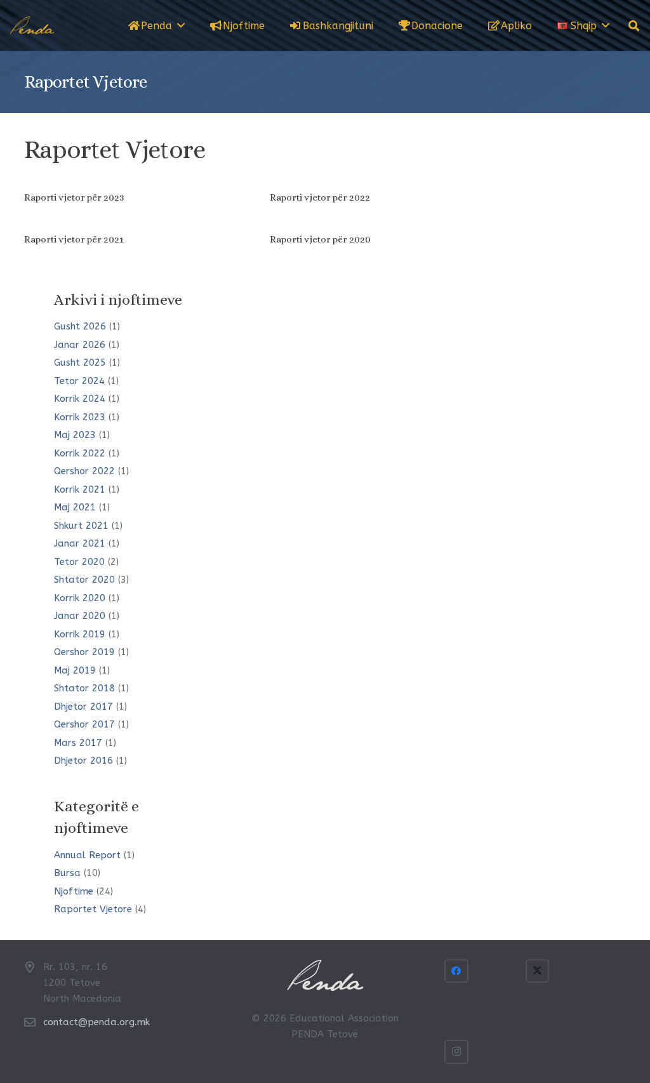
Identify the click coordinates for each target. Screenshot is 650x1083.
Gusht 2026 (80, 326)
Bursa (67, 873)
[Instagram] (456, 1052)
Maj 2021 (75, 507)
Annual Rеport (87, 855)
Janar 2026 (79, 344)
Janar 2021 (79, 543)
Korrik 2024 (79, 398)
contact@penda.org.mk (96, 1022)
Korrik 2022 (79, 453)
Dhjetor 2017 (83, 706)
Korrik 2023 (79, 417)
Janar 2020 (79, 615)
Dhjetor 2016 (83, 760)
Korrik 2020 (79, 598)
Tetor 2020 (79, 562)
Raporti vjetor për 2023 (74, 197)
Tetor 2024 (79, 381)
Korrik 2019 (79, 634)
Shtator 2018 (84, 688)
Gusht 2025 (80, 362)
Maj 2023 (75, 435)
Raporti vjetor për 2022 (320, 197)
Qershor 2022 (84, 471)
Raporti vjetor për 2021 (74, 239)
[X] (538, 971)
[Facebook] (456, 971)
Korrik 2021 (79, 489)
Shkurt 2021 (81, 525)
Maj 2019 (75, 670)
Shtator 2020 (84, 579)
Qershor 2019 (84, 652)
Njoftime (73, 891)
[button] (181, 25)
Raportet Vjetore (93, 909)
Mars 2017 (78, 742)
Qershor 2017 (84, 724)
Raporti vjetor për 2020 (320, 239)
